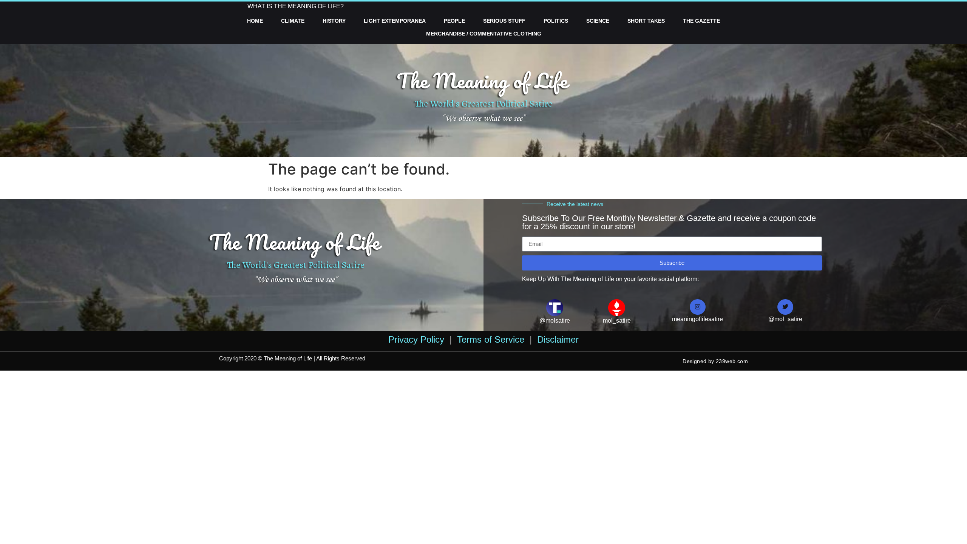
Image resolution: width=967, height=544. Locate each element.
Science (597, 21)
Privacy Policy (416, 339)
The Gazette (701, 21)
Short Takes (646, 21)
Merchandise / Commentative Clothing (483, 34)
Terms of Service (490, 339)
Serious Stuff (504, 21)
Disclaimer (558, 339)
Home (255, 21)
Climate (292, 21)
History (334, 21)
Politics (556, 21)
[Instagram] (698, 307)
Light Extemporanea (395, 21)
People (454, 21)
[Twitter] (785, 307)
